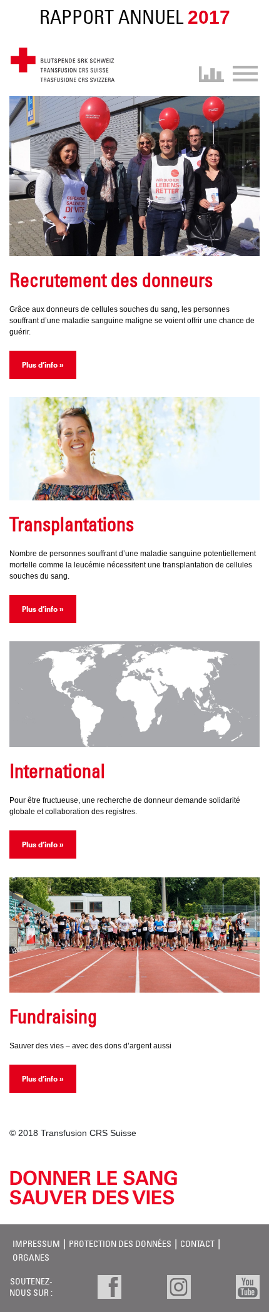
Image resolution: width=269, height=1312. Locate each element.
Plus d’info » (43, 364)
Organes (31, 1257)
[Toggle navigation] (241, 72)
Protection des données (120, 1243)
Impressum (36, 1243)
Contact (197, 1243)
